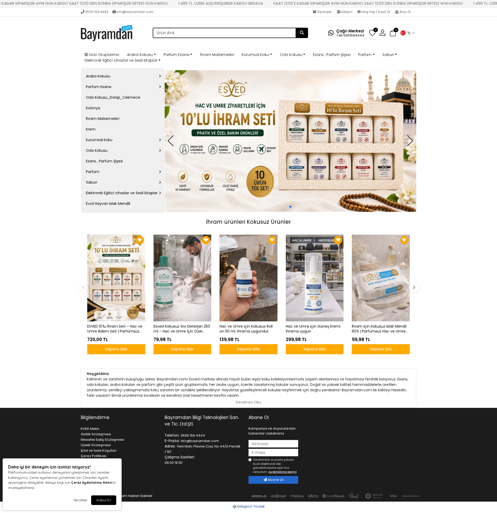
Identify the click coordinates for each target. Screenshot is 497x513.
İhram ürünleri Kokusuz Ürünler (248, 222)
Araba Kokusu (140, 54)
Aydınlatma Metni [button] (282, 472)
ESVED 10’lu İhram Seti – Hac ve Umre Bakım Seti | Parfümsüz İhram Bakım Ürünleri (114, 329)
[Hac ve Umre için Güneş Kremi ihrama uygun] (315, 278)
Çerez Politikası (93, 455)
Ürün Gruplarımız (103, 54)
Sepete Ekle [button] (116, 349)
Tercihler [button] (80, 500)
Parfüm (364, 54)
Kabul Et (104, 500)
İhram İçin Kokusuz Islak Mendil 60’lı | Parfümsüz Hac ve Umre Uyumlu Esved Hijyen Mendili (379, 329)
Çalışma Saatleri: (180, 457)
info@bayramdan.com (135, 12)
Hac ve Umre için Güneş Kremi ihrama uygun (313, 329)
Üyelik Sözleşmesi (96, 445)
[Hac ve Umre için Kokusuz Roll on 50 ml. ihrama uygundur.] (248, 278)
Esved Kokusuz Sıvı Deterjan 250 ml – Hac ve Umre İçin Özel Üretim (182, 329)
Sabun (388, 54)
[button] (407, 33)
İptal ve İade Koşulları (98, 450)
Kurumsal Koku (255, 54)
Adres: (170, 446)
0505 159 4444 (96, 12)
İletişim (347, 12)
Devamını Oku (248, 402)
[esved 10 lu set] (290, 141)
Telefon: (172, 435)
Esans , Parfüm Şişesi (331, 54)
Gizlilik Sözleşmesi (96, 434)
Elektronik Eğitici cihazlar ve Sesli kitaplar (121, 60)
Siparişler (324, 12)
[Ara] (302, 33)
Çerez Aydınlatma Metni (91, 482)
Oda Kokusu (291, 54)
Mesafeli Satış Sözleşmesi (102, 439)
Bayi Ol (405, 12)
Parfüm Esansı (176, 54)
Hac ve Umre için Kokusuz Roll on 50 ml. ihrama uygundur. (246, 329)
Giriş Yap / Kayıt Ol (376, 12)
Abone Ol (275, 479)
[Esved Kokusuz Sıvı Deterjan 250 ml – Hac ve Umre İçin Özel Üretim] (182, 278)
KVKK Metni (90, 428)
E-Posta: (172, 440)
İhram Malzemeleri (217, 54)
